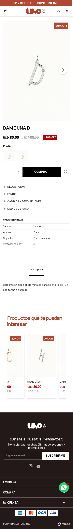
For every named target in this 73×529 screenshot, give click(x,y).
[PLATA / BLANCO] (9, 156)
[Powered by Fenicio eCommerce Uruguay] (64, 524)
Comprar (41, 171)
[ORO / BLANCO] (23, 156)
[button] (63, 70)
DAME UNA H (34, 381)
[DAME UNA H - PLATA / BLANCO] (41, 355)
